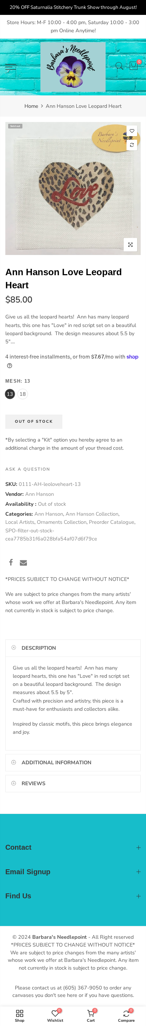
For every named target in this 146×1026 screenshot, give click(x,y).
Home (31, 106)
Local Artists (19, 522)
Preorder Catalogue (111, 522)
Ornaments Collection (61, 522)
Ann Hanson (39, 494)
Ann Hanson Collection (92, 514)
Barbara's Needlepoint (59, 937)
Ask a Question (27, 469)
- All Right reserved (110, 937)
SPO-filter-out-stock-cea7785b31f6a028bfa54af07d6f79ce (51, 534)
